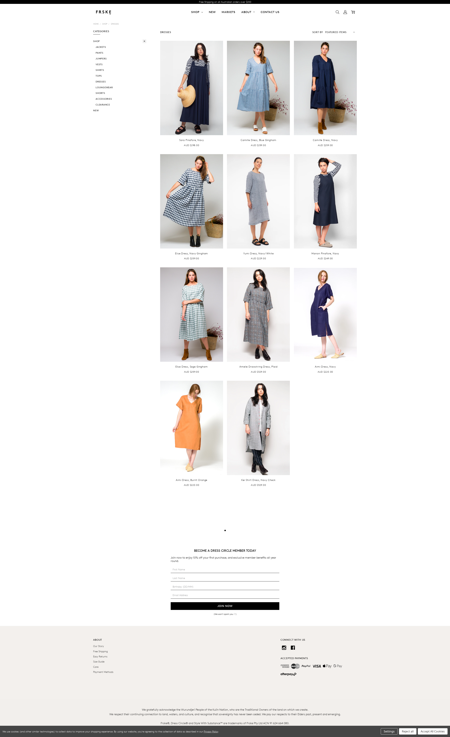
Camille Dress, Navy (325, 140)
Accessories (104, 98)
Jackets (101, 47)
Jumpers (101, 58)
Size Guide (98, 661)
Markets (228, 12)
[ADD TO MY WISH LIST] (216, 58)
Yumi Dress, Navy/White (258, 253)
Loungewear (104, 87)
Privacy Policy (211, 731)
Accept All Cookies (433, 731)
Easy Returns (100, 656)
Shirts (100, 70)
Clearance (103, 104)
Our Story (98, 646)
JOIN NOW (225, 606)
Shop (96, 41)
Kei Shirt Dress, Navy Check (258, 479)
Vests (99, 64)
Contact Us (270, 12)
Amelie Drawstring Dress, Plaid (258, 366)
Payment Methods (103, 671)
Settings (389, 731)
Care (95, 666)
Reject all (408, 731)
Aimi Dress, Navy (325, 366)
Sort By (317, 32)
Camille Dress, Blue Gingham (258, 140)
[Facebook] (292, 647)
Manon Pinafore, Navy (325, 253)
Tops (99, 75)
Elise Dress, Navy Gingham (191, 253)
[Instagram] (284, 647)
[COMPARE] (216, 52)
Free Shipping (100, 651)
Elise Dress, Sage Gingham (191, 366)
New (212, 12)
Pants (99, 52)
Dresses (101, 81)
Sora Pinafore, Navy (191, 140)
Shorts (100, 93)
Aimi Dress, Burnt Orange (191, 479)
